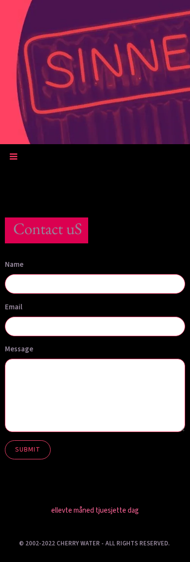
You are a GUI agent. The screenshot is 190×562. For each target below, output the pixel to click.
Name (14, 264)
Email (13, 307)
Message (19, 349)
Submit (27, 449)
